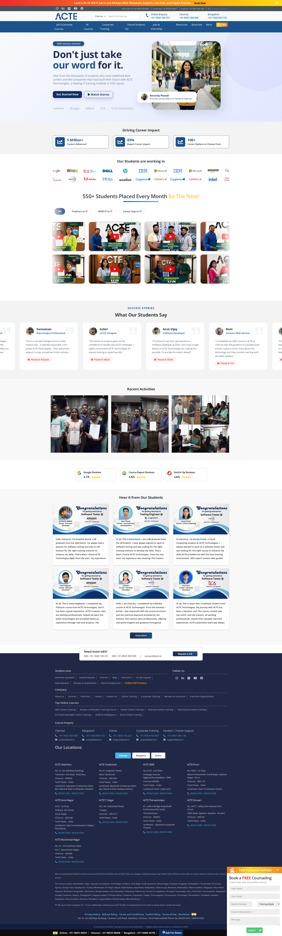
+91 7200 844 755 (95, 735)
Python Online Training (132, 709)
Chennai (183, 14)
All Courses (88, 27)
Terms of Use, (169, 914)
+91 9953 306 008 (68, 735)
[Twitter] (69, 8)
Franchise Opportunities (202, 696)
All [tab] (59, 211)
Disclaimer (184, 914)
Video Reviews (62, 683)
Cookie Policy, (153, 914)
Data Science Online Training (192, 709)
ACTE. (185, 926)
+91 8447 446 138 (176, 735)
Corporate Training (107, 27)
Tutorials (103, 677)
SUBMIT (252, 930)
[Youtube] (75, 8)
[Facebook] (82, 8)
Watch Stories (99, 94)
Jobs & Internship (156, 27)
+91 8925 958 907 (149, 735)
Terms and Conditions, (131, 914)
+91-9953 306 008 (188, 17)
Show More (141, 635)
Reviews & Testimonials (84, 683)
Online (158, 755)
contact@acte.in (153, 656)
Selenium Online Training (160, 709)
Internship (126, 677)
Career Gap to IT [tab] (132, 211)
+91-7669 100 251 (160, 17)
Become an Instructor (175, 696)
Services (72, 696)
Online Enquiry (159, 14)
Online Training (129, 696)
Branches (197, 24)
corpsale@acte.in (148, 739)
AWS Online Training (65, 709)
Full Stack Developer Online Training (73, 714)
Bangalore (213, 14)
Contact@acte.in (67, 739)
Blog (115, 677)
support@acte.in (175, 739)
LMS (223, 24)
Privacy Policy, (93, 914)
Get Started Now (67, 94)
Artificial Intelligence (105, 714)
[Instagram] (57, 8)
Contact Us (111, 696)
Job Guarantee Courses (63, 27)
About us (59, 696)
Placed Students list (135, 27)
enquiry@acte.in (121, 739)
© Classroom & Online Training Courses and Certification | (119, 926)
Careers (98, 696)
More (209, 24)
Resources (182, 24)
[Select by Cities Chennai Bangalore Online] (116, 16)
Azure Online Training (131, 714)
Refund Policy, (110, 914)
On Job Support (143, 677)
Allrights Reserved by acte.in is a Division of (164, 926)
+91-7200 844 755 (217, 17)
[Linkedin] (63, 8)
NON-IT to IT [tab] (105, 211)
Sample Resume (87, 677)
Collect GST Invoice (136, 683)
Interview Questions (65, 677)
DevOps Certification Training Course (98, 709)
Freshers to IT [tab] (80, 211)
